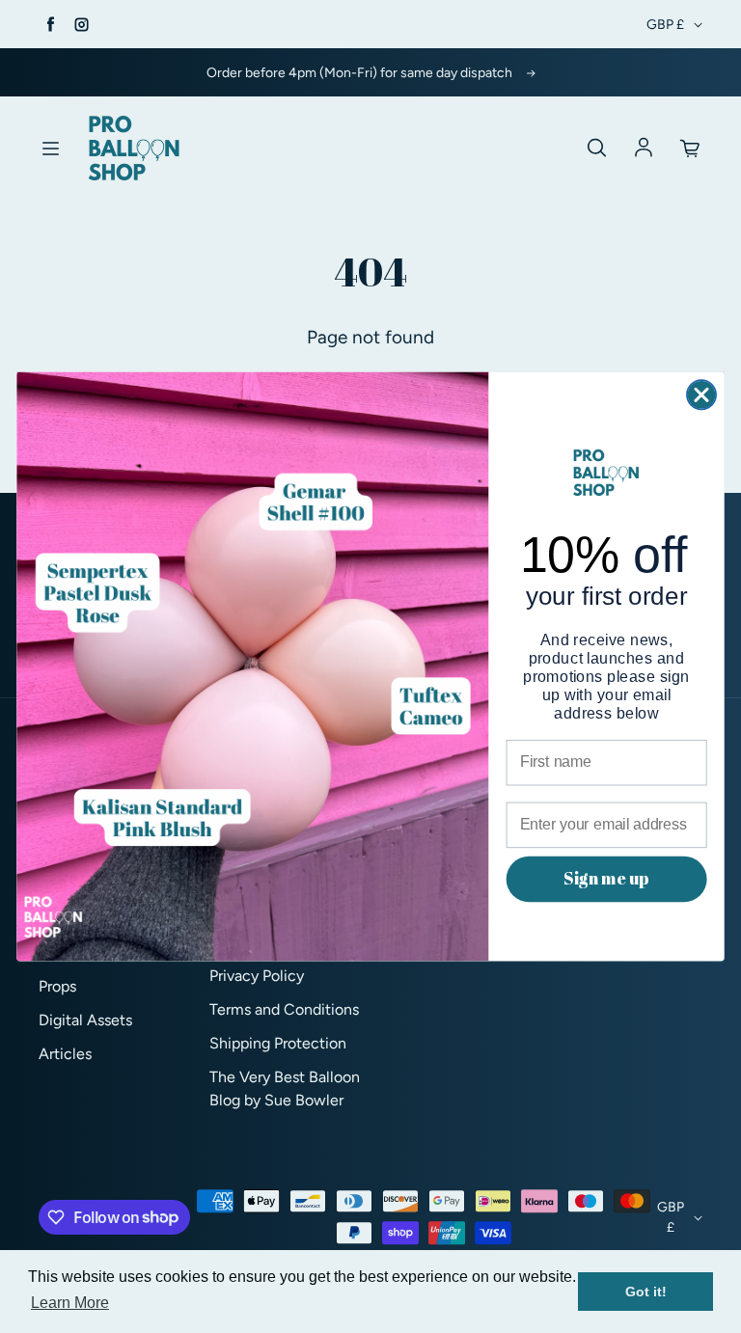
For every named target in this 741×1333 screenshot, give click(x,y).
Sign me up (605, 878)
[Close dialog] (701, 394)
